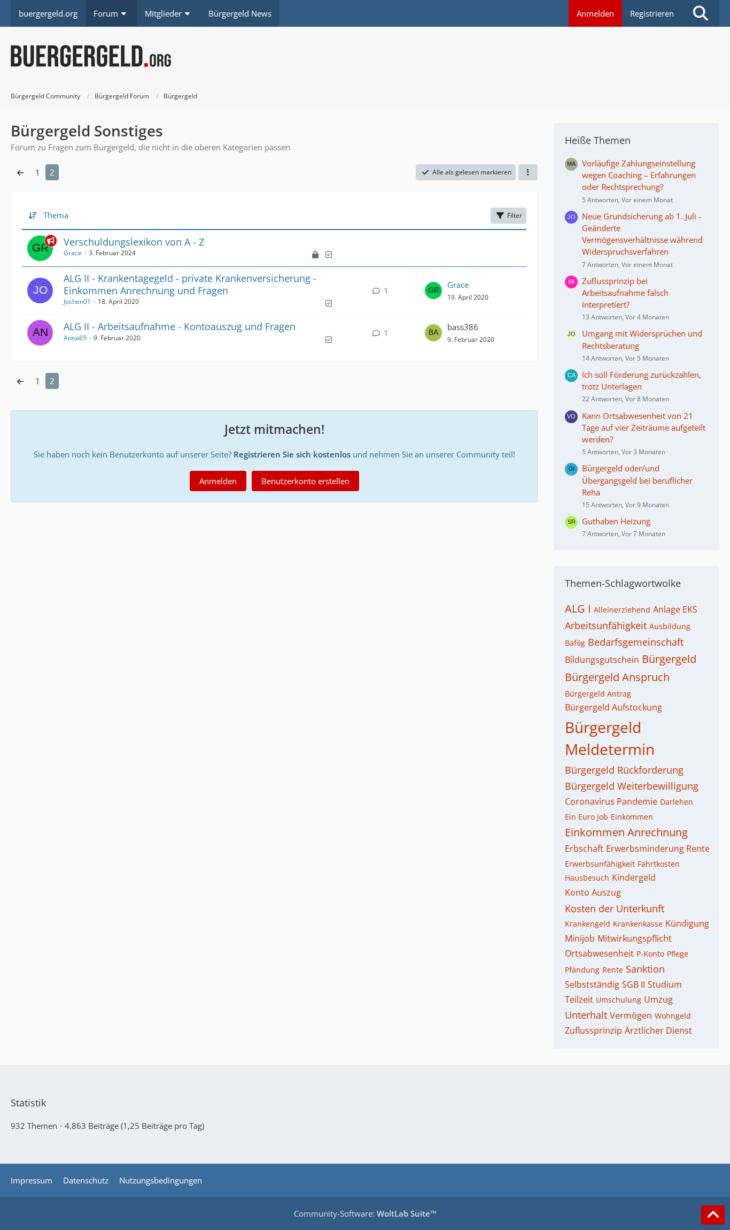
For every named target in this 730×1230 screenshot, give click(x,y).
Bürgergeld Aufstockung (613, 707)
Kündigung (687, 923)
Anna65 (75, 337)
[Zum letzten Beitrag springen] (433, 290)
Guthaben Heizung (616, 521)
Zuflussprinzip (593, 1030)
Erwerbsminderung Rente (658, 848)
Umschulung (618, 1000)
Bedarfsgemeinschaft (636, 642)
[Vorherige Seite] (20, 172)
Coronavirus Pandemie (611, 801)
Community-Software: (365, 1213)
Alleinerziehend (622, 610)
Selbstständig (592, 984)
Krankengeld (587, 924)
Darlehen (676, 802)
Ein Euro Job (586, 817)
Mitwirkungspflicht (634, 938)
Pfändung (582, 970)
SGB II (633, 984)
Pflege (677, 954)
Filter (514, 215)
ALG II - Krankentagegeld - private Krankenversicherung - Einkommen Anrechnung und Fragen (190, 284)
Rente (612, 970)
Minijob (580, 938)
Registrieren (652, 13)
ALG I (578, 608)
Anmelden (595, 13)
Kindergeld (634, 877)
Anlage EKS (675, 609)
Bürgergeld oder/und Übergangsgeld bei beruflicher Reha (637, 480)
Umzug (658, 999)
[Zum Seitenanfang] (713, 1215)
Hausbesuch (587, 878)
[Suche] (700, 13)
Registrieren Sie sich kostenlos (292, 454)
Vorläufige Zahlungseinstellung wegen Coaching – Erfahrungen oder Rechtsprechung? (639, 175)
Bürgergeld (669, 659)
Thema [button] (55, 215)
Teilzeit (579, 999)
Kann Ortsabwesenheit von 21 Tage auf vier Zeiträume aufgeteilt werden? (643, 427)
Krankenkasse (638, 924)
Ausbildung (669, 626)
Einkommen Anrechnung (626, 832)
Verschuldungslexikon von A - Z (134, 241)
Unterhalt (586, 1015)
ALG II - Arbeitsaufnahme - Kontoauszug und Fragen (180, 326)
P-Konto (650, 954)
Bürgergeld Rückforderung (624, 769)
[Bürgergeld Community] (365, 56)
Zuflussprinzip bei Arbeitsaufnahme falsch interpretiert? (625, 293)
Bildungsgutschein (602, 660)
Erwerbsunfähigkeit (600, 864)
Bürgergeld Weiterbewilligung (631, 786)
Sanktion (645, 968)
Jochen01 (77, 301)
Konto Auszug (593, 892)
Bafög (575, 643)
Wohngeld (673, 1016)
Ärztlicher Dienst (658, 1030)
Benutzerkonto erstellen (305, 481)
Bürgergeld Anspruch (617, 677)
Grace (73, 252)
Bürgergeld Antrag (598, 694)
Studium (665, 984)
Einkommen (632, 817)
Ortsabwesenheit (599, 953)
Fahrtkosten (659, 864)
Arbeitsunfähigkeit (606, 625)
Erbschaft (584, 848)
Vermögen (631, 1015)
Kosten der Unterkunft (614, 908)
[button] (528, 172)
